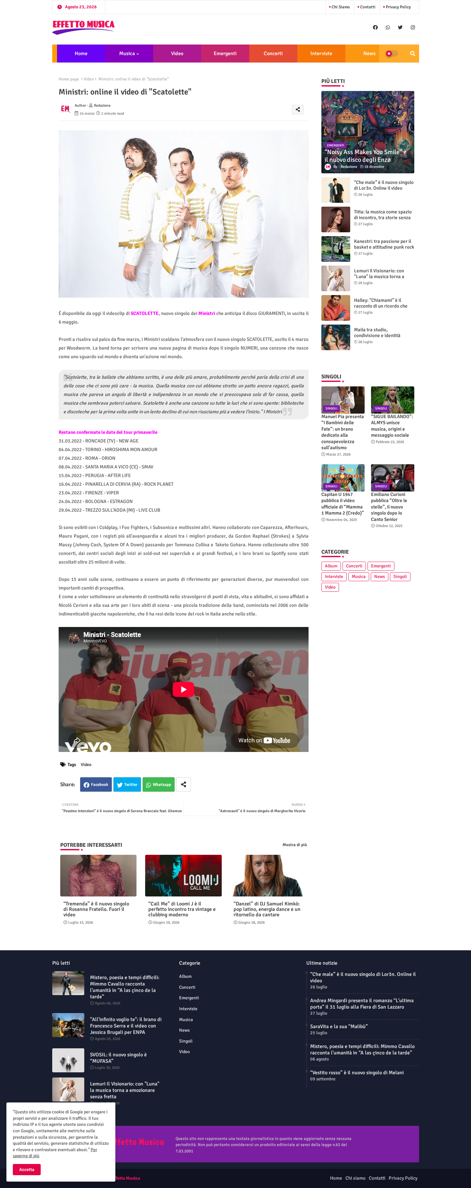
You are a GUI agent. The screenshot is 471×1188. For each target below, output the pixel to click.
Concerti (273, 53)
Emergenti (225, 53)
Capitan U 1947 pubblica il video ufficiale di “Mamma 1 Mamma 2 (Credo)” (342, 503)
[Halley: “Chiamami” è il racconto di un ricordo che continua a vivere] (335, 308)
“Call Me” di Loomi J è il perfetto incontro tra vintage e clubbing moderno (182, 909)
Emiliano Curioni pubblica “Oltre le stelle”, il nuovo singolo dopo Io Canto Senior (389, 506)
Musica (127, 53)
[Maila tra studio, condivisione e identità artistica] (335, 337)
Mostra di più (295, 844)
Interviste (321, 53)
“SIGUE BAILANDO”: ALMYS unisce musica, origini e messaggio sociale (392, 426)
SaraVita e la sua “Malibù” (339, 1026)
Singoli (400, 576)
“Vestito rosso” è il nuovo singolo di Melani (357, 1072)
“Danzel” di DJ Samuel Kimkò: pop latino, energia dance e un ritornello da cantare (267, 909)
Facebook (99, 784)
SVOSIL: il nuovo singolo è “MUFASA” (118, 1058)
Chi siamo (340, 7)
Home (81, 53)
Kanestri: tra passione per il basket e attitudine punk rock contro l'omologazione (384, 247)
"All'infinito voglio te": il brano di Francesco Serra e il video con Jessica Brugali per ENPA (125, 1025)
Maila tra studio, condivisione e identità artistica (377, 335)
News (369, 53)
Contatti (367, 7)
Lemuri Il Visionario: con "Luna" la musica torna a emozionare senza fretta (379, 276)
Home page (69, 79)
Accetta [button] (26, 1169)
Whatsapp (162, 784)
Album (331, 566)
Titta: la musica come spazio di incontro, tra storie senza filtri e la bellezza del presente (383, 220)
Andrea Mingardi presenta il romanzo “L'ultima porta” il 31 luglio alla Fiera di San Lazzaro (362, 1003)
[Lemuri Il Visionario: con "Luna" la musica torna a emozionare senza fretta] (335, 278)
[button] (412, 53)
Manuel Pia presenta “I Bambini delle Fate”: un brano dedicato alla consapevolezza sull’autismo (342, 432)
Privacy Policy (398, 7)
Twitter (130, 784)
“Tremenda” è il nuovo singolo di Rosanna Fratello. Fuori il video (96, 909)
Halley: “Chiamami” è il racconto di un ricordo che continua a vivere (381, 306)
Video (177, 53)
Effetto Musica (126, 1178)
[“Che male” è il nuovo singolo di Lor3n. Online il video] (335, 190)
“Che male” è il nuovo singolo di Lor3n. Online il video (384, 185)
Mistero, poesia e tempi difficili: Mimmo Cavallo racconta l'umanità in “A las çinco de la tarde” (124, 987)
